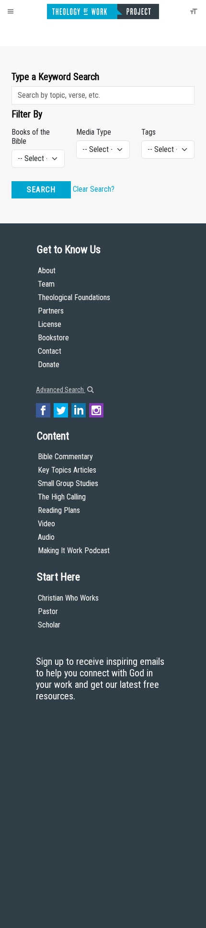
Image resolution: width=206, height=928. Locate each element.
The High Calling (62, 496)
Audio (46, 537)
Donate (48, 364)
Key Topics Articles (67, 470)
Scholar (49, 624)
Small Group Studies (68, 483)
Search (41, 189)
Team (46, 284)
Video (46, 523)
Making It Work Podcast (74, 550)
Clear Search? (93, 189)
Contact (49, 351)
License (49, 324)
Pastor (48, 611)
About (47, 270)
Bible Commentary (65, 456)
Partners (51, 310)
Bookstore (53, 337)
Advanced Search (60, 390)
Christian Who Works (68, 598)
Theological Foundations (74, 297)
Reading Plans (59, 510)
